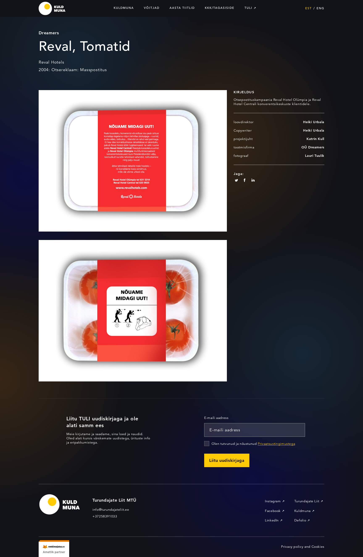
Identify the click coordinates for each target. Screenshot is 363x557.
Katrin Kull (315, 139)
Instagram (273, 501)
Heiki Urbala (313, 122)
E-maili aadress (216, 418)
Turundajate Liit (306, 501)
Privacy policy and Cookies (302, 547)
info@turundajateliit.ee (110, 510)
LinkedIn (272, 520)
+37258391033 (104, 516)
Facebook (273, 511)
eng (320, 8)
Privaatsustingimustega (276, 444)
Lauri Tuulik (314, 156)
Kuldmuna (124, 8)
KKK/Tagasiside (219, 8)
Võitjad (151, 8)
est (308, 8)
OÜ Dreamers (312, 147)
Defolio (300, 520)
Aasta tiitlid (182, 8)
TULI (248, 8)
